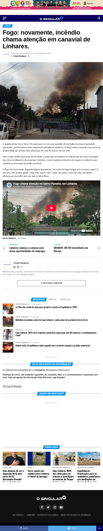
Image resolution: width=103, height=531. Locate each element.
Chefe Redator (19, 56)
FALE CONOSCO (18, 514)
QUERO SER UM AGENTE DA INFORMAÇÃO (76, 514)
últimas (22, 238)
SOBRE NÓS (30, 514)
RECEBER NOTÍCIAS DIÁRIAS (48, 514)
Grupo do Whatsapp (13, 386)
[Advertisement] (51, 423)
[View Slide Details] (51, 5)
